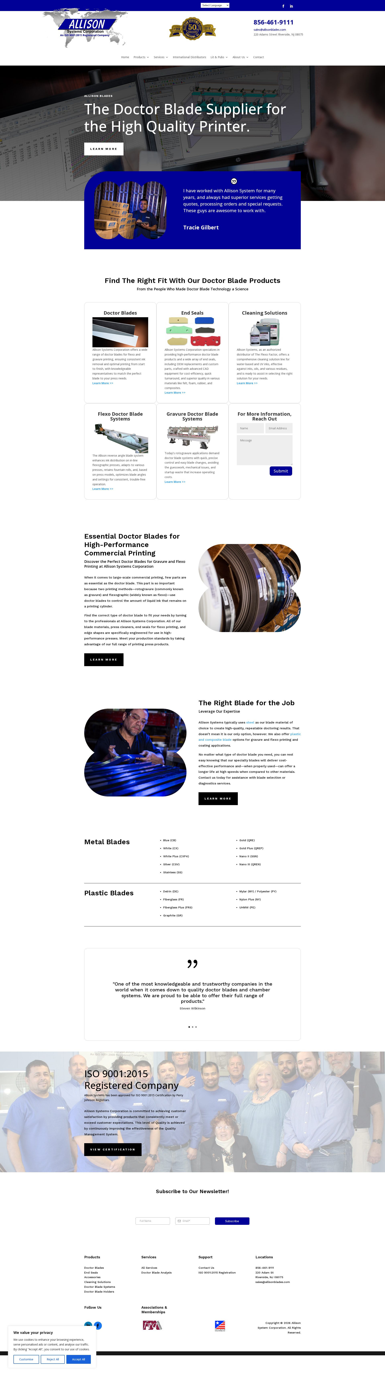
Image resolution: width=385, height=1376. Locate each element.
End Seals (91, 1272)
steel (250, 722)
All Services (149, 1267)
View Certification (113, 1149)
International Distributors (189, 57)
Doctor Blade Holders (99, 1291)
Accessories (92, 1277)
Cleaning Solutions (97, 1282)
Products (139, 57)
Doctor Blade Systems (99, 1286)
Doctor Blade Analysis (156, 1272)
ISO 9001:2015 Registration (217, 1272)
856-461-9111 (274, 22)
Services (159, 57)
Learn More (104, 148)
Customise (26, 1359)
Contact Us (206, 1267)
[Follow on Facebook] (283, 6)
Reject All (53, 1359)
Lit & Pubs (217, 57)
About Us (239, 57)
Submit (281, 471)
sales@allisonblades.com (270, 29)
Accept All (78, 1359)
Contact (258, 57)
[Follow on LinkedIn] (291, 6)
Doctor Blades (94, 1267)
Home (125, 57)
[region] (52, 1347)
